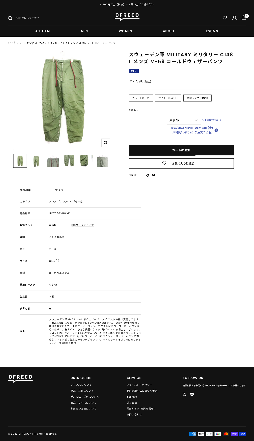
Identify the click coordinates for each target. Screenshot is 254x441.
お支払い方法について (83, 409)
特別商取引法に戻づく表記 (142, 391)
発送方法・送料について (85, 397)
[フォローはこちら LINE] (192, 395)
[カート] (244, 18)
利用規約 (132, 397)
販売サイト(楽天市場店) (141, 409)
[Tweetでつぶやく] (154, 175)
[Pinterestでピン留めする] (147, 175)
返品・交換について (82, 391)
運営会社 (132, 403)
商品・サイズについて (83, 403)
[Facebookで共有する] (142, 175)
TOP (10, 43)
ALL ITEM (42, 31)
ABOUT (169, 31)
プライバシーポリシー (140, 385)
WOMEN (125, 31)
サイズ (59, 190)
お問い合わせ (134, 414)
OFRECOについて (81, 385)
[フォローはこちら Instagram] (184, 394)
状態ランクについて (82, 225)
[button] (216, 130)
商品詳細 (26, 190)
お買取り (212, 31)
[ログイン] (234, 18)
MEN (84, 31)
